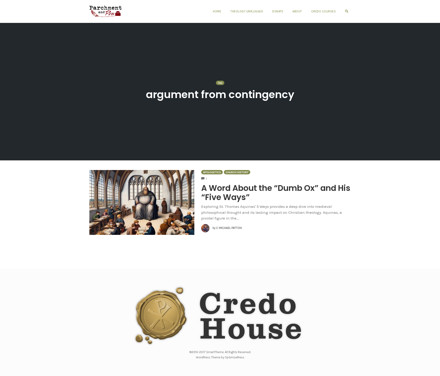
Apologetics (212, 172)
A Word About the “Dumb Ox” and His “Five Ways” (275, 192)
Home (217, 11)
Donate (277, 11)
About (297, 11)
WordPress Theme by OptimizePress (220, 357)
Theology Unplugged (246, 11)
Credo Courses (323, 11)
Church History (237, 172)
